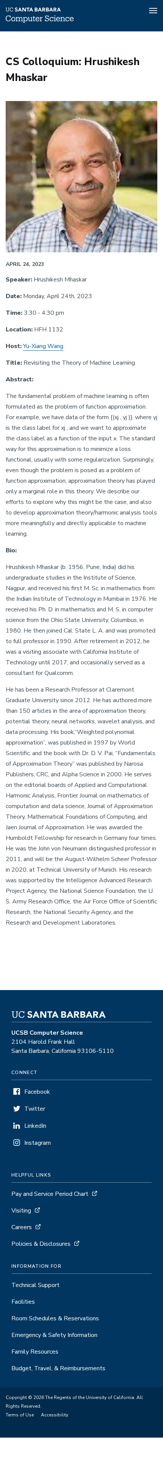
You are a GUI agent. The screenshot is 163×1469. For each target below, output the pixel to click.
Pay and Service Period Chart (49, 1194)
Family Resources (34, 1352)
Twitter (34, 1109)
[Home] (40, 21)
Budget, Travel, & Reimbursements (58, 1368)
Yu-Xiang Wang (43, 346)
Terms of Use (20, 1415)
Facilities (23, 1302)
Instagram (37, 1143)
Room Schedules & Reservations (55, 1318)
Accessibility (54, 1415)
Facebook (37, 1092)
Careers (21, 1227)
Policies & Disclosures (41, 1244)
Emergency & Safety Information (54, 1335)
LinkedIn (35, 1126)
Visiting (21, 1210)
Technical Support (35, 1285)
